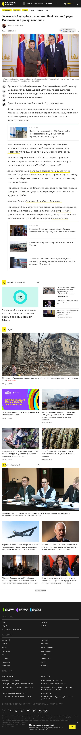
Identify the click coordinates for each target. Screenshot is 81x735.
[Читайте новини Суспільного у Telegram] (40, 711)
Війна (29, 4)
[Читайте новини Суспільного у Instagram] (22, 711)
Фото (43, 626)
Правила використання (51, 680)
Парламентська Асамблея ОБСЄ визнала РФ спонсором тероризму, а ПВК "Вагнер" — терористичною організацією (49, 134)
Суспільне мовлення (11, 680)
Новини (44, 666)
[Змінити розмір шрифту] (78, 31)
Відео (4, 626)
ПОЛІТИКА (16, 10)
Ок (72, 727)
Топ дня (44, 640)
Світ (4, 655)
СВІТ (47, 10)
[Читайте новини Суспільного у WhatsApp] (45, 711)
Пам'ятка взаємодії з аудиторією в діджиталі (57, 698)
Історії (5, 658)
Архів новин (7, 677)
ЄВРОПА (25, 10)
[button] (4, 87)
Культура (6, 666)
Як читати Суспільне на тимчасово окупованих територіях (57, 689)
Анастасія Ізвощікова (15, 26)
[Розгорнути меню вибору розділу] (24, 3)
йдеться (19, 103)
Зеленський (6, 10)
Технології (46, 658)
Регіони (49, 4)
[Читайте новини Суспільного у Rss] (4, 711)
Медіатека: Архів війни (12, 629)
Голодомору (13, 151)
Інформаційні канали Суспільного (17, 688)
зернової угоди (60, 218)
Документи (46, 693)
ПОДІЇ (32, 10)
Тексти (44, 622)
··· (57, 3)
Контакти (45, 677)
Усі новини (38, 4)
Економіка (46, 651)
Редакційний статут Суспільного (17, 697)
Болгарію (12, 191)
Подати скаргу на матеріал (14, 693)
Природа (6, 662)
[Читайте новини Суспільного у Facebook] (10, 711)
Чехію (23, 191)
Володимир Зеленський (42, 86)
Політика (6, 651)
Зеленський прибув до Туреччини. (44, 201)
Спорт (44, 662)
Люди (44, 655)
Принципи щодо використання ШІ (17, 684)
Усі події (6, 640)
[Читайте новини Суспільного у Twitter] (16, 711)
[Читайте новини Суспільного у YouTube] (28, 711)
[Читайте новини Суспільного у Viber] (34, 711)
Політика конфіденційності (53, 684)
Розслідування (48, 647)
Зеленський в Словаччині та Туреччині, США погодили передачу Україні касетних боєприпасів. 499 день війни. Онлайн (52, 261)
